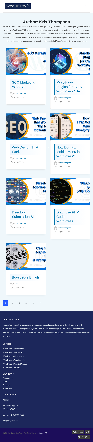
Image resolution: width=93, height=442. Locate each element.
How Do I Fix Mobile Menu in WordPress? (68, 151)
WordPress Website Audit (13, 360)
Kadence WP (43, 433)
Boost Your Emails (26, 277)
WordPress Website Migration (15, 364)
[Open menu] (85, 6)
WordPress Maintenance (13, 356)
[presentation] (26, 61)
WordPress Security (11, 368)
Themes (6, 385)
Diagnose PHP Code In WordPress (67, 216)
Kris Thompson (21, 93)
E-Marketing (8, 378)
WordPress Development (13, 348)
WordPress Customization (14, 352)
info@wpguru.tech (10, 421)
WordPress (7, 389)
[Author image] (11, 93)
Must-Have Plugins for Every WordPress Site (69, 86)
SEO (5, 382)
